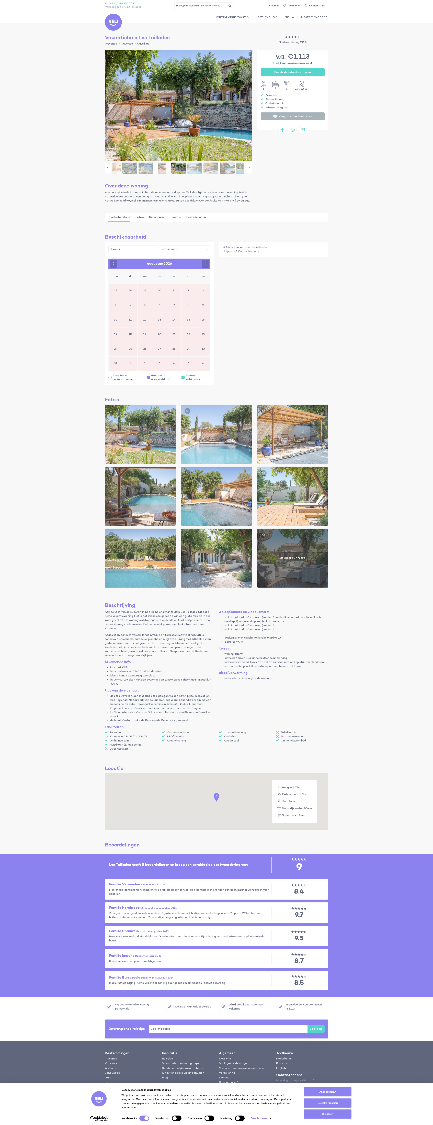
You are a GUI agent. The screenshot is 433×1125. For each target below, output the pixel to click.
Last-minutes (266, 17)
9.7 (299, 915)
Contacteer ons (248, 251)
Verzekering (227, 1073)
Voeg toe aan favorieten (295, 116)
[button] (324, 6)
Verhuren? (273, 5)
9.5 (299, 938)
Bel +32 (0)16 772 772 (119, 3)
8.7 (299, 961)
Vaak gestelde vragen (233, 1063)
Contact (225, 1078)
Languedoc (112, 1073)
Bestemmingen (313, 17)
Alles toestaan (327, 1091)
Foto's (139, 217)
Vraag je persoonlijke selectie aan (241, 1068)
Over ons (225, 1059)
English (281, 1068)
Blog (165, 1078)
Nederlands (284, 1059)
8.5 (299, 983)
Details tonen (259, 1118)
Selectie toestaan (328, 1102)
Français (282, 1063)
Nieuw (289, 17)
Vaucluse (111, 1063)
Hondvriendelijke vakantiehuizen (183, 1068)
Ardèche (110, 1068)
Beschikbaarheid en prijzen (292, 72)
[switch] (176, 1118)
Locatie (176, 217)
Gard (108, 1078)
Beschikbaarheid (119, 217)
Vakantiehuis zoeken (232, 17)
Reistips (167, 1059)
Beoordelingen (196, 217)
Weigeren (327, 1113)
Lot (107, 1082)
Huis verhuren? (229, 1082)
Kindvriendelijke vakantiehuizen (183, 1073)
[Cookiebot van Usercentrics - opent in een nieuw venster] (99, 1118)
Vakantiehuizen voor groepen (181, 1063)
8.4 (299, 891)
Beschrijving (157, 217)
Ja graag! (316, 1029)
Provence (111, 1059)
